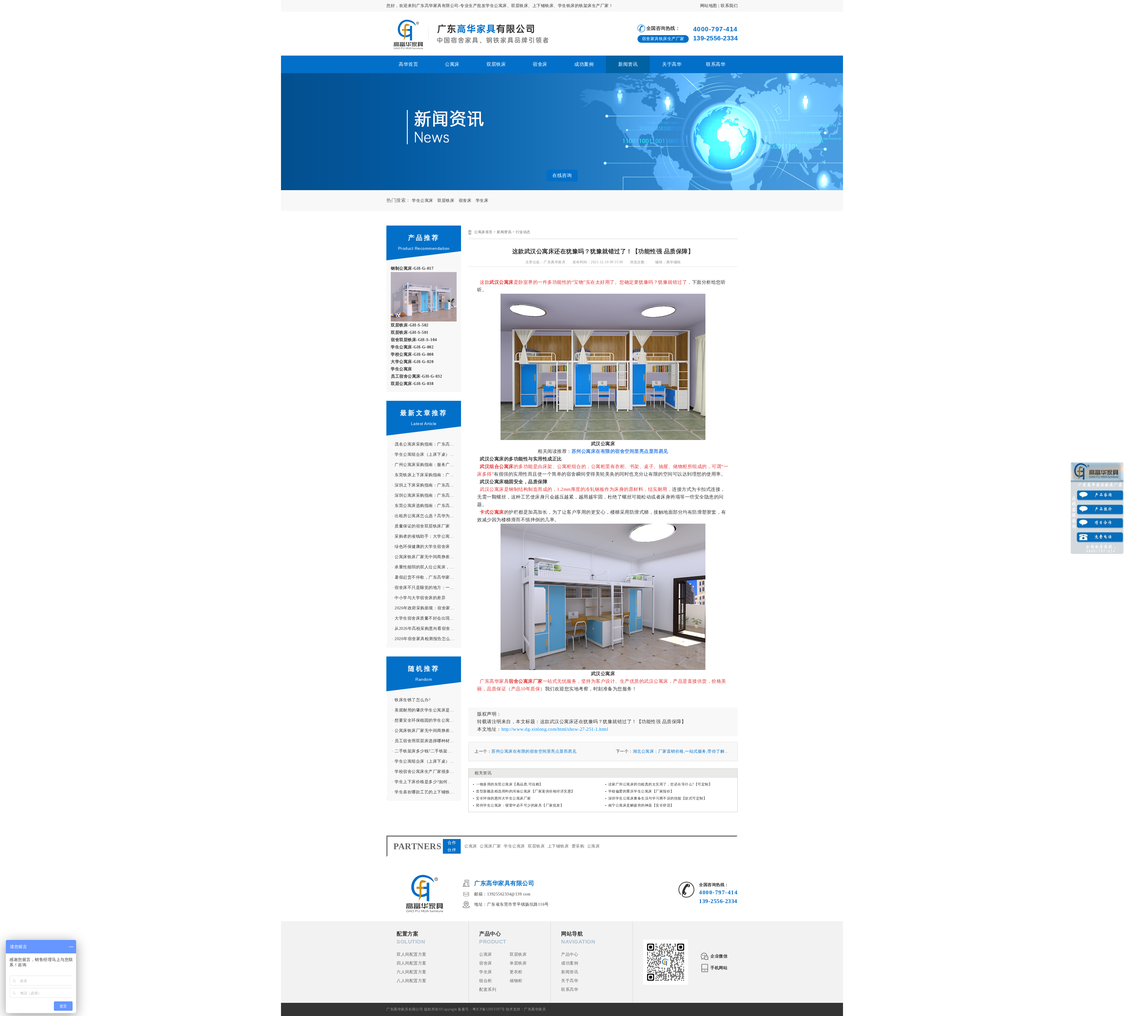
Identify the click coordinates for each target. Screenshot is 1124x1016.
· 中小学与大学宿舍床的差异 (419, 598)
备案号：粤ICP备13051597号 (481, 1009)
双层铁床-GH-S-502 (410, 325)
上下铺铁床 (558, 846)
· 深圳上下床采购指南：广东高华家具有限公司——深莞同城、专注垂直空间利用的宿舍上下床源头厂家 (426, 485)
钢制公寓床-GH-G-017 (412, 268)
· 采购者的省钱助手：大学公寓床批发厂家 (426, 536)
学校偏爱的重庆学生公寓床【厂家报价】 (641, 791)
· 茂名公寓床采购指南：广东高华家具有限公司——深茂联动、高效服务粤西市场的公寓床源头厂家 (426, 444)
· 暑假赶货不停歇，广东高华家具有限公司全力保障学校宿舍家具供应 (426, 577)
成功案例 (584, 64)
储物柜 (516, 981)
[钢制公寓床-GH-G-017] (424, 275)
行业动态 (523, 232)
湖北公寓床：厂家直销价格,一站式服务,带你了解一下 (683, 751)
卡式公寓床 (492, 512)
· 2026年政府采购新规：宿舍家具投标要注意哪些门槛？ (426, 608)
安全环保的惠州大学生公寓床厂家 (503, 798)
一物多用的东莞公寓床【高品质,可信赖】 (509, 784)
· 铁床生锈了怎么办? (411, 700)
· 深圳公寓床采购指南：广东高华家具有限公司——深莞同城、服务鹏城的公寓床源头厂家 (426, 495)
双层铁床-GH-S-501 (410, 332)
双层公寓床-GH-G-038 (412, 383)
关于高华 (671, 64)
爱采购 (578, 846)
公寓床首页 (483, 232)
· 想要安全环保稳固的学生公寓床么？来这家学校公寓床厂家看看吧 (426, 720)
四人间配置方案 (411, 963)
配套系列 (487, 989)
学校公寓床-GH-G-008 (412, 354)
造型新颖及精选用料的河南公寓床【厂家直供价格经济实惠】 (525, 791)
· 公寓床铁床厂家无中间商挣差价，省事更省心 (426, 557)
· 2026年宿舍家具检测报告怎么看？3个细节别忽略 (426, 639)
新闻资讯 (628, 64)
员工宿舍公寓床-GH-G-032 (416, 376)
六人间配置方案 (411, 972)
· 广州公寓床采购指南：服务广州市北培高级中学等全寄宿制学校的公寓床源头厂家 (426, 465)
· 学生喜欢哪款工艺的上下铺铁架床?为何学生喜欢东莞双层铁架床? (426, 792)
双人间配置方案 (411, 954)
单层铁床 (518, 963)
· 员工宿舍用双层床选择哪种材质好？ (426, 741)
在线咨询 (562, 175)
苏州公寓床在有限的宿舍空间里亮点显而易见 (533, 751)
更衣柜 (516, 972)
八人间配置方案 (411, 981)
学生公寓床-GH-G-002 (412, 347)
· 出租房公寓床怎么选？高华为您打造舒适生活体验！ (426, 516)
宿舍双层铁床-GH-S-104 (414, 340)
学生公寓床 (422, 200)
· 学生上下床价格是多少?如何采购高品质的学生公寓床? (426, 782)
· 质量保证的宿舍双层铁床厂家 (421, 526)
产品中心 (569, 954)
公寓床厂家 (490, 846)
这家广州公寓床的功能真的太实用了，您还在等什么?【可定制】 (660, 784)
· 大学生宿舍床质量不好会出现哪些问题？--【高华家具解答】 (426, 618)
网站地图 (708, 6)
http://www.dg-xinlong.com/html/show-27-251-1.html (554, 729)
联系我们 (729, 6)
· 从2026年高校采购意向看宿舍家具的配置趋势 (426, 628)
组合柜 (485, 981)
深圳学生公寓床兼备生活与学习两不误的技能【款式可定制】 (657, 798)
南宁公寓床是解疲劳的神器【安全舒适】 (641, 805)
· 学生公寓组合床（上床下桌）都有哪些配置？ (426, 454)
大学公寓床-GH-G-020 (412, 362)
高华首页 (408, 64)
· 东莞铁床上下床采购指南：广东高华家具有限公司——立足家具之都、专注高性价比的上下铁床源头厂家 (426, 475)
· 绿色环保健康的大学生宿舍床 (421, 546)
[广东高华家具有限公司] (467, 33)
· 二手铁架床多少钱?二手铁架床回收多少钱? (426, 751)
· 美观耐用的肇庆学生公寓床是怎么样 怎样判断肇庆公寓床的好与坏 (426, 710)
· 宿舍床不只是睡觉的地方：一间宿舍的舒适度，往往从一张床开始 (426, 587)
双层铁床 (496, 64)
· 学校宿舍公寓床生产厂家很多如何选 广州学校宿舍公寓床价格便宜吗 (426, 771)
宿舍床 (540, 64)
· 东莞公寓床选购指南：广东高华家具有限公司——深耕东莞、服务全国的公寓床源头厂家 (426, 505)
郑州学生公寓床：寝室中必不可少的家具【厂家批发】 (520, 805)
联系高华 (715, 64)
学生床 (482, 200)
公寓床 (452, 64)
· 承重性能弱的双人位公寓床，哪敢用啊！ (426, 567)
